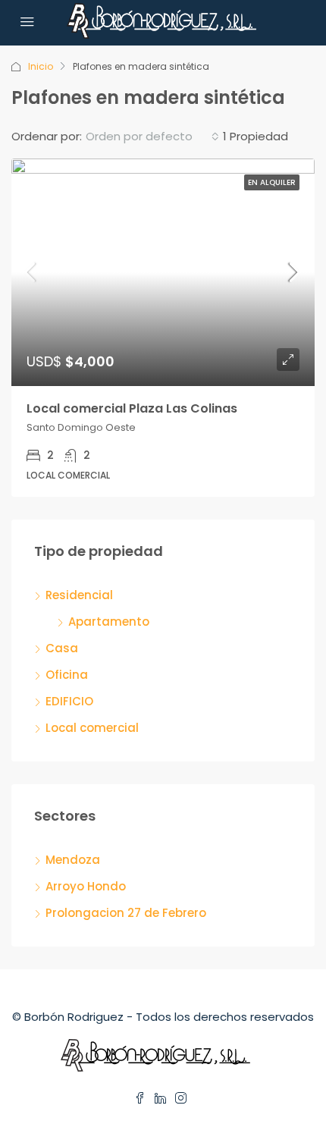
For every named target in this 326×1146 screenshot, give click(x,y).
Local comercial (92, 728)
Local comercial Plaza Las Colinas (132, 408)
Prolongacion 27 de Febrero (125, 913)
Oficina (66, 675)
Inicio (40, 66)
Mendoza (72, 860)
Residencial (79, 595)
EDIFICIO (69, 701)
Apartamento (108, 622)
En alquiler (272, 182)
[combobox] (152, 136)
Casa (61, 648)
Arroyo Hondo (85, 886)
